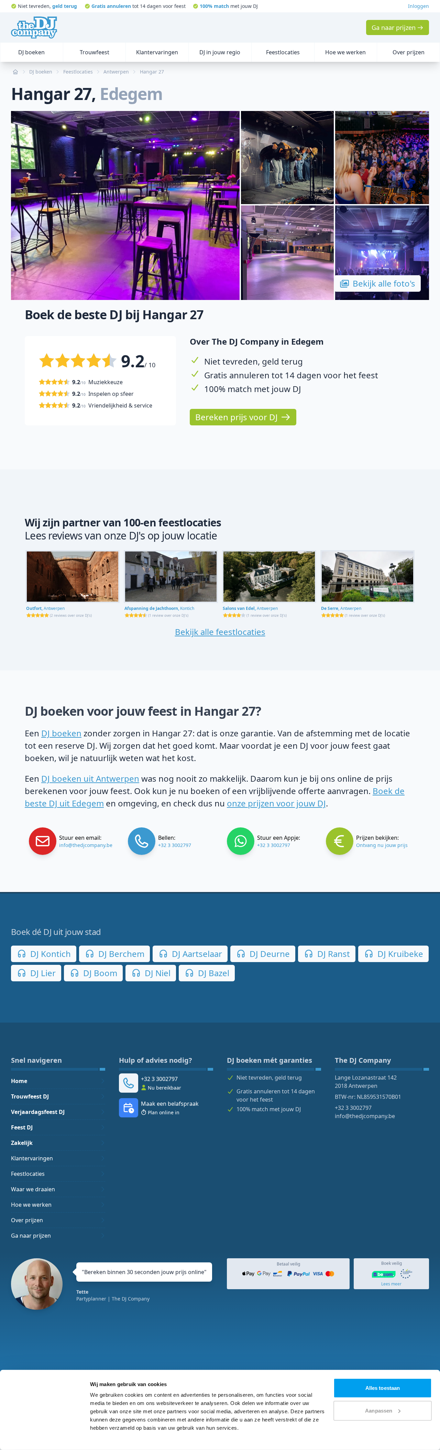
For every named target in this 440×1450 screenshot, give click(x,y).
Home (19, 1081)
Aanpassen (378, 1410)
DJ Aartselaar (196, 953)
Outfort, (45, 608)
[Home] (34, 27)
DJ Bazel (212, 973)
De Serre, (341, 608)
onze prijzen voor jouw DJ (276, 803)
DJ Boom (99, 973)
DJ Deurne (269, 953)
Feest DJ (22, 1127)
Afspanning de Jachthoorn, (159, 608)
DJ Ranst (332, 953)
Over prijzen (27, 1220)
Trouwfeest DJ (30, 1096)
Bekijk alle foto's (384, 283)
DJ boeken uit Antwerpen (90, 778)
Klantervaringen (32, 1158)
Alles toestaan (382, 1388)
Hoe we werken (31, 1204)
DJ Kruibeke (399, 953)
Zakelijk (22, 1143)
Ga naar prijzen (31, 1235)
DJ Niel (156, 973)
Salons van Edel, (250, 608)
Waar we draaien (33, 1189)
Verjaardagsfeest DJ (38, 1112)
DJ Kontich (49, 953)
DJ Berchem (120, 953)
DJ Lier (42, 973)
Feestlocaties (28, 1174)
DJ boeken (61, 733)
